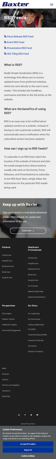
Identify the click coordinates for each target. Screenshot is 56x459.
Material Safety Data (35, 291)
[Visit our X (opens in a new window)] (31, 415)
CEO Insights (7, 313)
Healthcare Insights (9, 325)
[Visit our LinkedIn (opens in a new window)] (19, 415)
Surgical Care (7, 277)
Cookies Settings (28, 456)
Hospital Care (7, 261)
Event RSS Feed (15, 42)
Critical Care (6, 255)
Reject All (28, 450)
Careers (5, 379)
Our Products (33, 286)
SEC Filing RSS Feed (18, 54)
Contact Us (6, 391)
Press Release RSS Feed (20, 37)
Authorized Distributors (37, 297)
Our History (32, 346)
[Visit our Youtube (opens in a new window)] (37, 415)
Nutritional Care (8, 266)
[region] (28, 442)
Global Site (6, 396)
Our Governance (34, 319)
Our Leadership (34, 313)
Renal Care (6, 272)
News (4, 368)
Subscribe (26, 231)
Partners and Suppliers (11, 385)
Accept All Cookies (27, 444)
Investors (5, 374)
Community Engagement (11, 330)
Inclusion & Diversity (35, 340)
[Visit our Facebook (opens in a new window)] (25, 415)
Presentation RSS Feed (19, 48)
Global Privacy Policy (28, 424)
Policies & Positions (35, 351)
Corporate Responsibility (37, 335)
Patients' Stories (8, 319)
